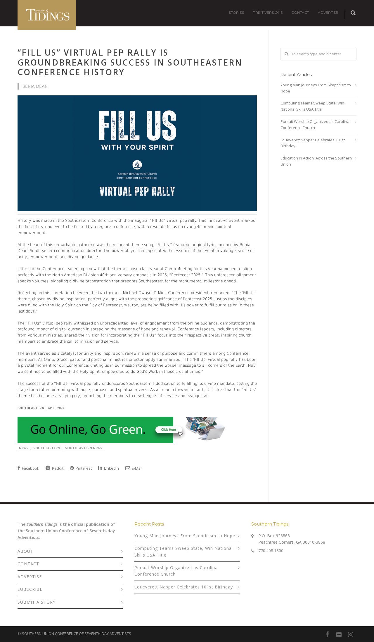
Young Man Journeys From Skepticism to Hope (315, 88)
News (23, 448)
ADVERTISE (328, 12)
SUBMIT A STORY (37, 602)
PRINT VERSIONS (268, 12)
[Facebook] (327, 634)
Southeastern (46, 448)
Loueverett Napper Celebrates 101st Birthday (312, 143)
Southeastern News (83, 448)
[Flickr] (339, 634)
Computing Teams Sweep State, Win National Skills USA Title (312, 106)
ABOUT (25, 551)
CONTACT (300, 12)
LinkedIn (111, 468)
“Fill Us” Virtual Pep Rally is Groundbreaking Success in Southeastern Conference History (130, 62)
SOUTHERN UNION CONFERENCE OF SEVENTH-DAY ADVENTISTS (76, 633)
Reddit (57, 468)
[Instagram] (350, 634)
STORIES (236, 12)
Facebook (30, 468)
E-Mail (136, 468)
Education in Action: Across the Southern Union (316, 161)
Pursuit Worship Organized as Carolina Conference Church (314, 124)
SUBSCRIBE (30, 589)
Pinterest (83, 468)
